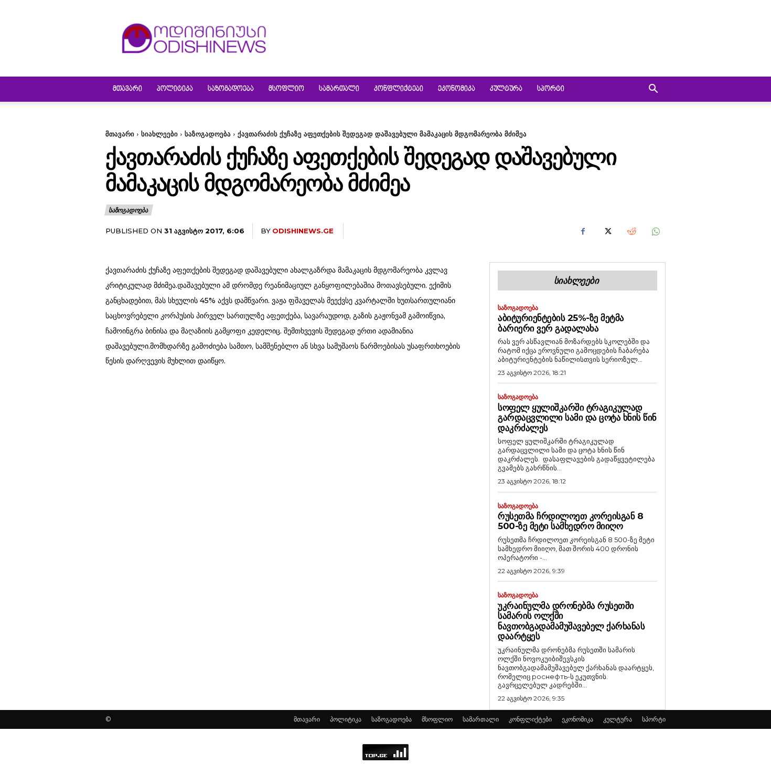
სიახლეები (159, 134)
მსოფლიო (286, 89)
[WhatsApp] (655, 231)
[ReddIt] (630, 231)
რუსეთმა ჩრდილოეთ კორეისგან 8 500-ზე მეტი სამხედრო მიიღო (570, 521)
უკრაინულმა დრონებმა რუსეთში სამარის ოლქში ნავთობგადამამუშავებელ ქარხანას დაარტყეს (571, 621)
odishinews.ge (303, 231)
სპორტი (550, 89)
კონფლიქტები (398, 89)
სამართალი (339, 89)
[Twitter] (606, 231)
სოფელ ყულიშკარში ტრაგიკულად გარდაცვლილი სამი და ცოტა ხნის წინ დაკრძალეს (577, 417)
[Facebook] (582, 231)
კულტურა (506, 89)
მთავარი (127, 89)
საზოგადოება (231, 89)
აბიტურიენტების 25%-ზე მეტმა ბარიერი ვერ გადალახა (561, 323)
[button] (653, 90)
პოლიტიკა (175, 89)
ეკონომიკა (456, 89)
